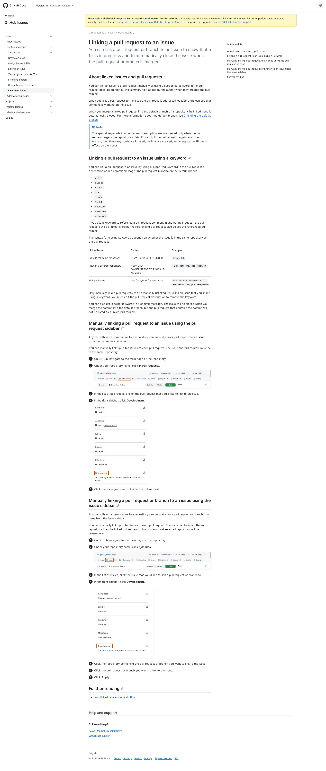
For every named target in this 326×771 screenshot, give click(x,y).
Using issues (125, 32)
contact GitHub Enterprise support (232, 22)
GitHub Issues (16, 23)
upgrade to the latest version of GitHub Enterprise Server (150, 22)
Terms (117, 758)
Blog (177, 758)
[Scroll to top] (318, 763)
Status (138, 758)
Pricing (148, 758)
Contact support (101, 735)
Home (11, 15)
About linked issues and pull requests (125, 76)
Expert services (163, 758)
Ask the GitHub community (107, 730)
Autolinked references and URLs (114, 697)
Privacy (127, 758)
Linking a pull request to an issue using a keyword (138, 158)
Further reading (104, 688)
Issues (111, 32)
